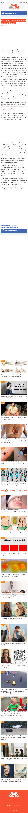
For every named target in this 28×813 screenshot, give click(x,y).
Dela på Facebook (11, 13)
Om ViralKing (14, 810)
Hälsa (2, 360)
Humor (2, 764)
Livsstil (3, 625)
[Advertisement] (11, 38)
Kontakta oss (14, 808)
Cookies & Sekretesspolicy (14, 805)
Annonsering (14, 803)
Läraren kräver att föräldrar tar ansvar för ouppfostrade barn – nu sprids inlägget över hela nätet (14, 665)
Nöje (2, 671)
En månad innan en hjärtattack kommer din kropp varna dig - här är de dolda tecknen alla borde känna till (14, 440)
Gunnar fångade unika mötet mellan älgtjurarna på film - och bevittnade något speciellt (13, 737)
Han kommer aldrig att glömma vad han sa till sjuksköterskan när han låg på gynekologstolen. (14, 781)
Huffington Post (5, 110)
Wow (2, 649)
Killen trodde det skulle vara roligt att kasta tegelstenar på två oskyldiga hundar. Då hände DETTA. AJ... (14, 691)
